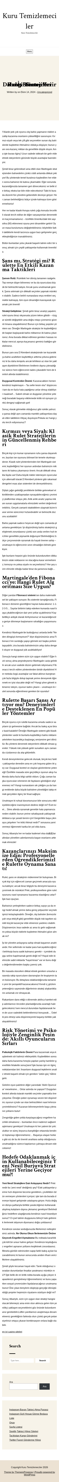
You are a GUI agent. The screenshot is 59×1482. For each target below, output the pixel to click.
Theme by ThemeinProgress (18, 1472)
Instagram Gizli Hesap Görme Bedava (28, 1414)
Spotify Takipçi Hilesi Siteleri (23, 1431)
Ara (11, 1382)
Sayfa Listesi (15, 1427)
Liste (11, 1418)
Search (15, 1346)
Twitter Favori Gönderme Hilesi (25, 1440)
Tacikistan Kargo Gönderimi (23, 1435)
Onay (12, 1422)
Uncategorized (44, 92)
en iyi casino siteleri (12, 1332)
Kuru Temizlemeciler (30, 22)
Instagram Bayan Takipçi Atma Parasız (28, 1409)
